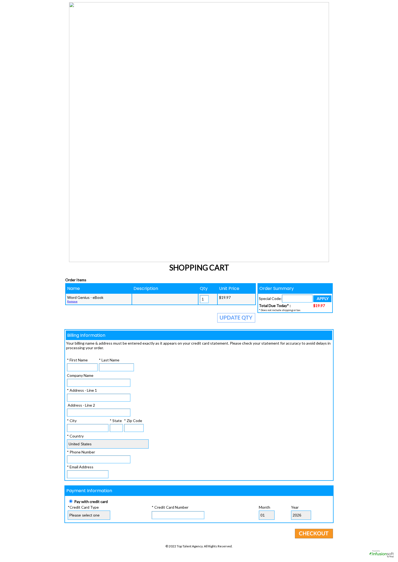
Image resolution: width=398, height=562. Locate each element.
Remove (72, 301)
